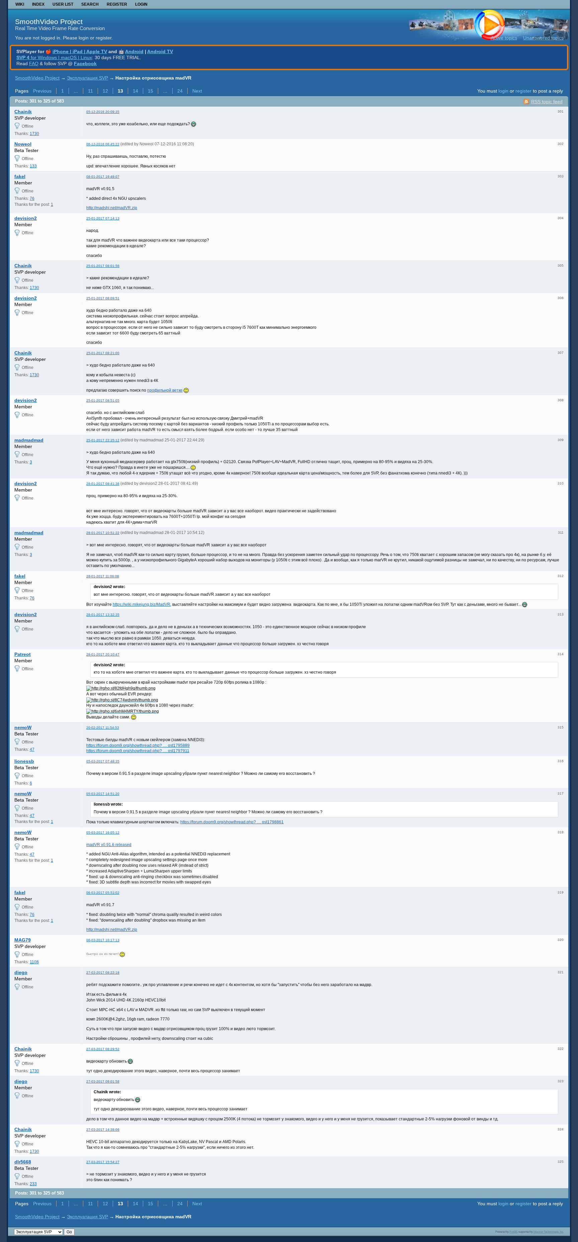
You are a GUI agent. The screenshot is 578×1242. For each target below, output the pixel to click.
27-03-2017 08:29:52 (102, 1049)
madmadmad (28, 440)
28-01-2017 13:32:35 (102, 614)
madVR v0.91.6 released (108, 844)
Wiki (19, 4)
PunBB (513, 1231)
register (523, 91)
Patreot (22, 654)
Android (134, 51)
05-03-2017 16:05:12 (102, 832)
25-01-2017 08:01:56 (102, 266)
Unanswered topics (543, 37)
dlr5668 (22, 1161)
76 (32, 198)
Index (38, 4)
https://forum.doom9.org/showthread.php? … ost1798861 (232, 822)
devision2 (25, 218)
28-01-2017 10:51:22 (102, 533)
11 (90, 91)
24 (180, 91)
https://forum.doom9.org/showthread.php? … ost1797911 (137, 750)
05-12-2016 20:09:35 (102, 112)
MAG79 (22, 940)
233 (33, 1184)
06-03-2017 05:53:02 (102, 892)
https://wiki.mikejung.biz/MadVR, (142, 604)
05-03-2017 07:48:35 (102, 761)
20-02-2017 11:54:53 (102, 727)
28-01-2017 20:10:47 (102, 654)
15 (150, 91)
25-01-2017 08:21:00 (102, 353)
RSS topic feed (547, 101)
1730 (34, 133)
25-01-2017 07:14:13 (102, 218)
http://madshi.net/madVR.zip (111, 207)
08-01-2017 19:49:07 (102, 176)
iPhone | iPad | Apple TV (80, 51)
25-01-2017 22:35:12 (102, 440)
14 (135, 91)
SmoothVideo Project (49, 21)
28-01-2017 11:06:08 (102, 576)
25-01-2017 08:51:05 (102, 400)
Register (117, 4)
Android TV (160, 51)
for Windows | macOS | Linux (54, 57)
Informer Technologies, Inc (548, 1231)
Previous (42, 91)
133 (33, 166)
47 (32, 749)
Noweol (22, 144)
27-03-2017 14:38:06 (102, 1129)
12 (105, 91)
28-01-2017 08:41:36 (102, 484)
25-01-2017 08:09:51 (102, 298)
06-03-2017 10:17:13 (102, 940)
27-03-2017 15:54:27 (102, 1162)
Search (90, 4)
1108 (34, 962)
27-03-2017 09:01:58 (102, 1081)
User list (63, 4)
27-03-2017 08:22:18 (102, 972)
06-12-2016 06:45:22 (102, 144)
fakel (19, 176)
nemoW (22, 727)
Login (141, 4)
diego (20, 972)
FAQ (33, 63)
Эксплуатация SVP (87, 78)
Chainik (23, 111)
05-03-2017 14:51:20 (102, 794)
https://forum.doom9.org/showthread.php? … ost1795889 (138, 745)
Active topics (504, 37)
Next (197, 91)
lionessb (24, 761)
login (503, 91)
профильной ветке (165, 390)
